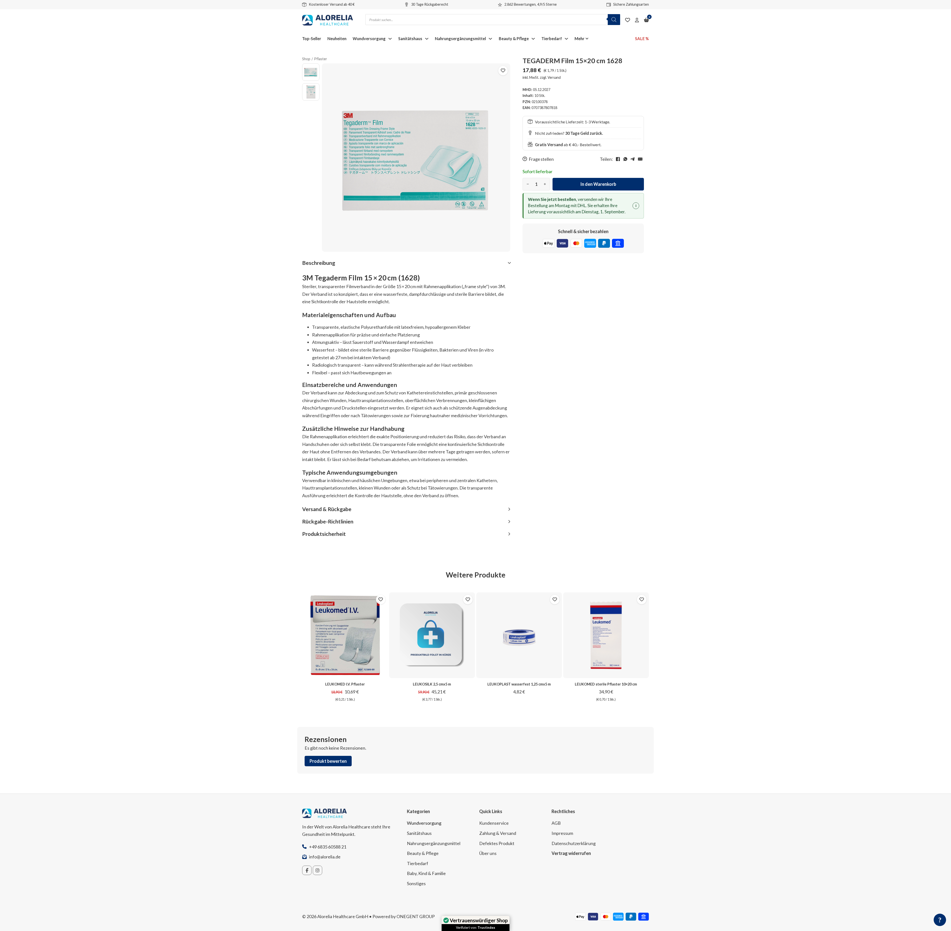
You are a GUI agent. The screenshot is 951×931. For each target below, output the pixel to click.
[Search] (614, 19)
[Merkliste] (627, 20)
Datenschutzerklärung (574, 843)
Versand (554, 77)
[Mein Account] (637, 20)
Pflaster (320, 59)
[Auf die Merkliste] (503, 70)
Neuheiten (336, 38)
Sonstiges (416, 883)
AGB (556, 823)
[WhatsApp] (625, 159)
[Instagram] (317, 870)
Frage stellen (541, 159)
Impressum (562, 833)
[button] (406, 263)
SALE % (642, 38)
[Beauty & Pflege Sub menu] (533, 39)
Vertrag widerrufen (571, 853)
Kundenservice (494, 823)
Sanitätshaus (410, 38)
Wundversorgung (369, 38)
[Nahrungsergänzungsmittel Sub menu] (490, 39)
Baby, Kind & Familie (426, 873)
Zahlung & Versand (497, 833)
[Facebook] (618, 159)
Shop (306, 59)
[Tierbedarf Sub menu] (566, 39)
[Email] (640, 159)
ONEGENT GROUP (415, 916)
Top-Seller (311, 38)
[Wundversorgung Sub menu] (390, 39)
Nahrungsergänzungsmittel (460, 38)
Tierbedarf (551, 38)
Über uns (488, 853)
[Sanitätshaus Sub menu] (427, 39)
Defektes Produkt (496, 843)
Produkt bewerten (328, 761)
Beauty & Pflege (514, 38)
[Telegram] (632, 159)
